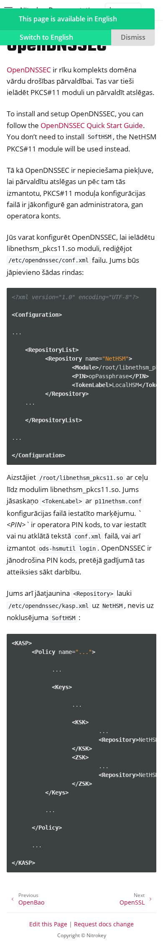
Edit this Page (48, 924)
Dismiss (133, 37)
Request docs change (104, 924)
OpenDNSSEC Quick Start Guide (92, 125)
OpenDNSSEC (29, 69)
